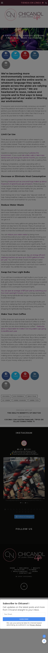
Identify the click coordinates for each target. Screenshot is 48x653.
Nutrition (20, 570)
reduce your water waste (17, 235)
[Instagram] (41, 496)
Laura (35, 571)
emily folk (32, 396)
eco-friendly (18, 396)
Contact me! (25, 573)
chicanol (6, 396)
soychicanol (23, 459)
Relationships (20, 571)
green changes (20, 400)
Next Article (24, 417)
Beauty (36, 568)
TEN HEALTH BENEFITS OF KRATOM (24, 413)
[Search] (46, 3)
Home (12, 568)
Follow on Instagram (25, 516)
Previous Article (24, 410)
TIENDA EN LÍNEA (31, 3)
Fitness (33, 570)
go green (6, 400)
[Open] (24, 478)
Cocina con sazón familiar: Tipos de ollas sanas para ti (24, 421)
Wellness (24, 568)
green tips (34, 400)
